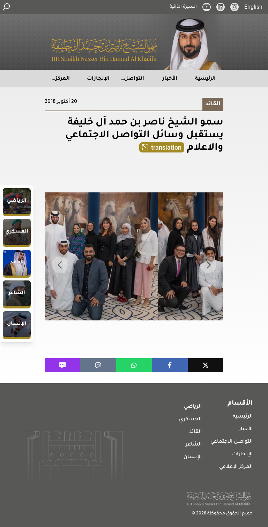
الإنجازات (242, 454)
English (253, 6)
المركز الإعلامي (236, 467)
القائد (195, 432)
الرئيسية (243, 417)
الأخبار (246, 429)
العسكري (190, 419)
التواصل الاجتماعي (231, 442)
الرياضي (193, 407)
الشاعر (194, 445)
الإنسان (193, 457)
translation (166, 147)
